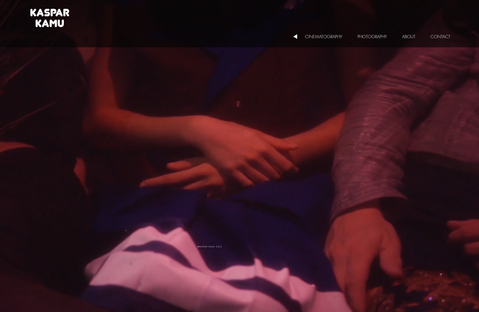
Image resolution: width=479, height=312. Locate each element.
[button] (326, 36)
